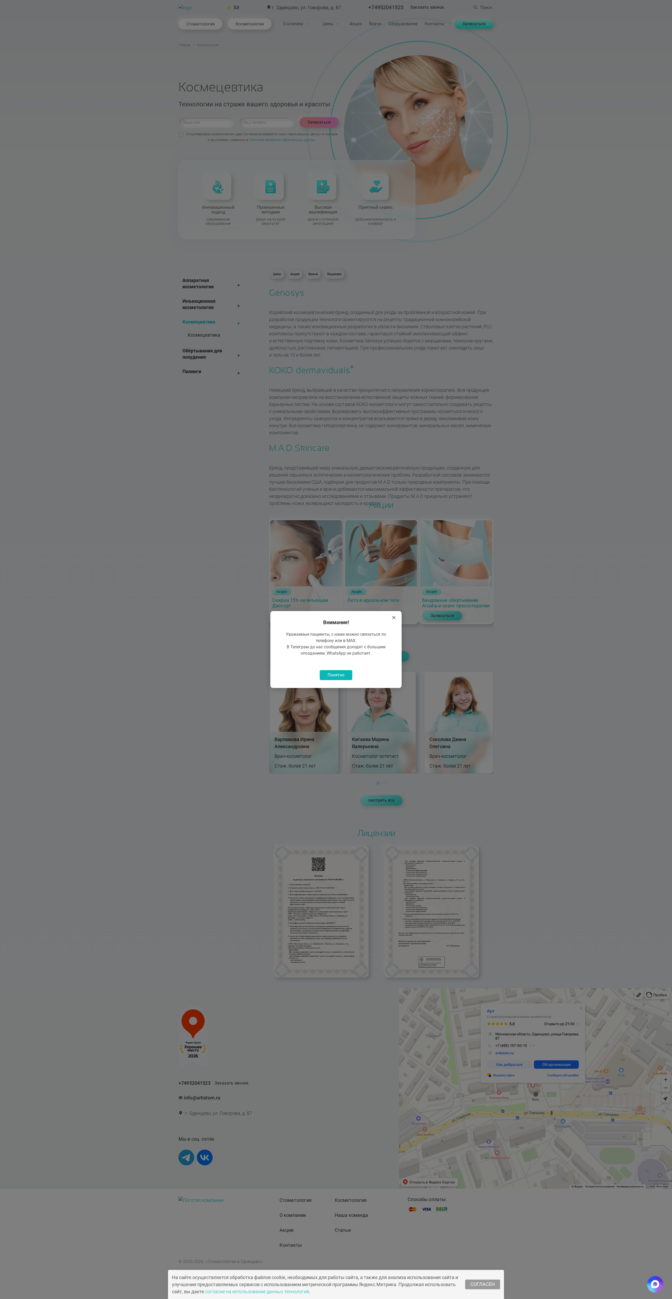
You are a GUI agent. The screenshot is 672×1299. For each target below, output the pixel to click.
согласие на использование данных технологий (257, 1291)
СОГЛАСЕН (482, 1284)
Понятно (336, 674)
